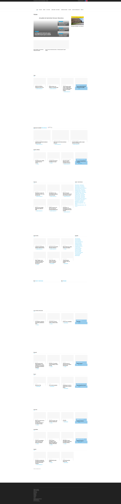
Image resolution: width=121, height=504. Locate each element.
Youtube (35, 496)
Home (37, 9)
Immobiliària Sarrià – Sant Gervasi (80, 191)
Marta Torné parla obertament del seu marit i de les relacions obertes (67, 194)
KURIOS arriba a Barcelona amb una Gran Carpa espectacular (63, 23)
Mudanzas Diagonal (80, 440)
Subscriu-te (35, 491)
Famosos (44, 9)
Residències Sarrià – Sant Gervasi (80, 190)
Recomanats (35, 492)
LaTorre (79, 88)
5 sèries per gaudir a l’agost (61, 49)
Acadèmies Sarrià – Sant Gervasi (80, 194)
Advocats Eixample (78, 249)
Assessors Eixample (78, 250)
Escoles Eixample (77, 247)
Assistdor (64, 420)
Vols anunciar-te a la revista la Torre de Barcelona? (40, 0)
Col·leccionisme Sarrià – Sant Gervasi (80, 198)
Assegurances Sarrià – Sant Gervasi (80, 192)
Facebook (35, 495)
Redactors (35, 493)
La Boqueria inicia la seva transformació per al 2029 (43, 33)
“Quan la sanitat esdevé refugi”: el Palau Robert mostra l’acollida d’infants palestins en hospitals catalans (67, 88)
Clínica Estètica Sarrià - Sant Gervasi (81, 159)
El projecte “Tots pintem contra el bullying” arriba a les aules (53, 364)
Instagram (35, 494)
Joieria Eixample (77, 254)
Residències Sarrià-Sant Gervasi (80, 419)
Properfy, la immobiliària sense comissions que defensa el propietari (39, 441)
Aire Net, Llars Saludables (67, 321)
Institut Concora (79, 363)
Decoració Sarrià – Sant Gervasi (80, 199)
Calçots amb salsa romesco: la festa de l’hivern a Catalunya (52, 261)
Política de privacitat (36, 490)
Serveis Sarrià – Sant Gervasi (55, 9)
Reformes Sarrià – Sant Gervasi (80, 197)
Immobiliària (37, 439)
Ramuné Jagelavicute (39, 36)
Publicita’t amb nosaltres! (76, 9)
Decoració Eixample (78, 253)
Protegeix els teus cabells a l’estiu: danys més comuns (39, 161)
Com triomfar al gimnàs (53, 385)
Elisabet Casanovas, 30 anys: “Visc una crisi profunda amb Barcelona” (53, 208)
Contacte (47, 0)
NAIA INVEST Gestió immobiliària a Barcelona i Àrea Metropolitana (67, 441)
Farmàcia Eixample (78, 240)
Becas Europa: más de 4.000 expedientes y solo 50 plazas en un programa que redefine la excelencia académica (39, 365)
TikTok (35, 497)
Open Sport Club (38, 385)
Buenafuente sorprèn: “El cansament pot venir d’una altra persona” (39, 194)
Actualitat (40, 9)
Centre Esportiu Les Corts (81, 385)
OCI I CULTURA (48, 9)
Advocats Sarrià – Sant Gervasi (80, 195)
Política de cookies (36, 489)
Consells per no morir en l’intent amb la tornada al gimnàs (67, 386)
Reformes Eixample (78, 251)
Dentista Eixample (78, 239)
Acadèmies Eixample (78, 248)
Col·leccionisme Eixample (79, 252)
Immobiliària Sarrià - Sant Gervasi (80, 439)
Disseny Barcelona (51, 320)
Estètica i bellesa (51, 159)
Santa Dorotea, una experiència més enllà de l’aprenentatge (67, 364)
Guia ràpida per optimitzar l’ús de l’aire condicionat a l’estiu (39, 322)
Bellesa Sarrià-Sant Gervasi (67, 159)
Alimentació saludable (38, 85)
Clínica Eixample (77, 238)
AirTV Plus (78, 321)
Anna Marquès (80, 163)
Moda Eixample (77, 255)
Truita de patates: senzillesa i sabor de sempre (66, 261)
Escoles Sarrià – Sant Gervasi (79, 193)
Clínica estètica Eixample (79, 241)
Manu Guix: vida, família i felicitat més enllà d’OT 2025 (39, 208)
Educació (36, 362)
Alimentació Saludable (64, 9)
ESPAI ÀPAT (69, 9)
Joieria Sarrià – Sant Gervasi (79, 200)
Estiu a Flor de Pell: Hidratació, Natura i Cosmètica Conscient (66, 161)
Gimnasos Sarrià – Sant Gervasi (80, 189)
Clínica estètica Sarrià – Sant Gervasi (80, 188)
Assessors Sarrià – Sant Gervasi (80, 196)
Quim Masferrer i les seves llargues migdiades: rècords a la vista (53, 194)
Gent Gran (36, 419)
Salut (50, 85)
